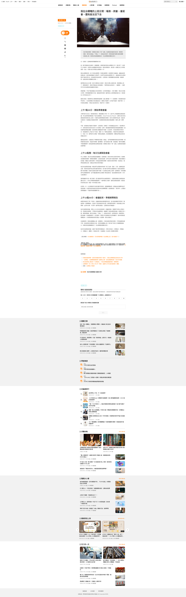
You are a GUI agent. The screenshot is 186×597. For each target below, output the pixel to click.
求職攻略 (68, 5)
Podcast (114, 5)
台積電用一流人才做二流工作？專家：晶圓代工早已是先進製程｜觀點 (101, 263)
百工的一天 (62, 20)
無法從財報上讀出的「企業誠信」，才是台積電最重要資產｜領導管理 (100, 261)
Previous (77, 529)
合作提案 (92, 591)
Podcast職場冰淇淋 (97, 246)
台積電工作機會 (90, 266)
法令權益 (99, 5)
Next (127, 529)
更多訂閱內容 (122, 431)
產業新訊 (60, 5)
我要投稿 (85, 591)
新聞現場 (107, 5)
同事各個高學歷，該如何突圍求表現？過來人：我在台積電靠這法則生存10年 (103, 257)
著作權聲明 (100, 591)
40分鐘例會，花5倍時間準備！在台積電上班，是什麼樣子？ (103, 236)
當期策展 (122, 5)
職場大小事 (76, 5)
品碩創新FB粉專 (89, 246)
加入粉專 (83, 272)
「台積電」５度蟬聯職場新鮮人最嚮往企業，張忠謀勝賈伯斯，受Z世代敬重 (102, 259)
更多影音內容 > (121, 518)
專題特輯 (84, 5)
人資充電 (92, 5)
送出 (103, 312)
